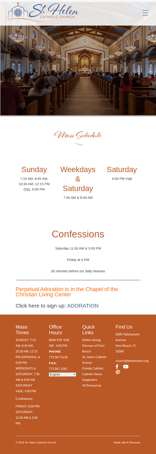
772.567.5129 (58, 357)
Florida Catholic (93, 368)
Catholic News (92, 374)
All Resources (91, 385)
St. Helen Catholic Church (40, 442)
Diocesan (134, 442)
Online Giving (91, 340)
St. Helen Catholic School (94, 359)
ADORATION (83, 306)
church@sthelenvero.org (132, 360)
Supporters (89, 379)
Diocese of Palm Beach (93, 348)
